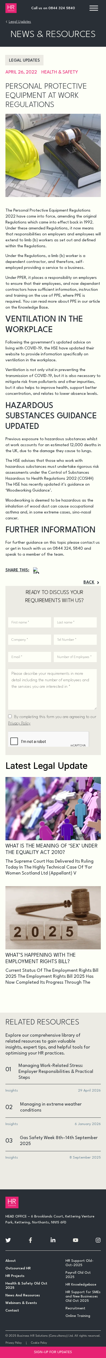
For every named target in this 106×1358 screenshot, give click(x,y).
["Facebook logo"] (30, 1240)
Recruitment (75, 1308)
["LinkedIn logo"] (53, 1240)
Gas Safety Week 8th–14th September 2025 (59, 1141)
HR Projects (14, 1276)
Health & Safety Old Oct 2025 (26, 1286)
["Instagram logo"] (98, 1240)
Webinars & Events (21, 1303)
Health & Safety (59, 72)
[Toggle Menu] (93, 8)
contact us (90, 543)
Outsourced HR (18, 1268)
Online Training (78, 1316)
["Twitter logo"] (8, 1240)
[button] (92, 583)
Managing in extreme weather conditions (51, 1107)
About (10, 1261)
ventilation (15, 360)
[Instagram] (36, 570)
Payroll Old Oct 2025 (78, 1275)
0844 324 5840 (61, 8)
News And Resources (22, 1295)
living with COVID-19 (23, 348)
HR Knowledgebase (81, 1284)
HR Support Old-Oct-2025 (79, 1263)
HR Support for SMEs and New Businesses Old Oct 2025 (83, 1296)
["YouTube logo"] (75, 1240)
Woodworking (17, 501)
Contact (12, 1310)
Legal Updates (20, 22)
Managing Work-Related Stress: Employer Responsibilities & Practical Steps (55, 1071)
